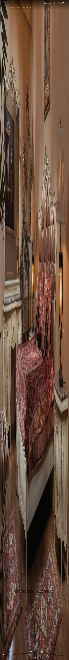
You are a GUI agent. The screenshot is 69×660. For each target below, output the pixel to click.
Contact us (33, 7)
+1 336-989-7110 (49, 3)
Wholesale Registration (22, 7)
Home (6, 7)
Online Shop (12, 7)
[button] (5, 330)
